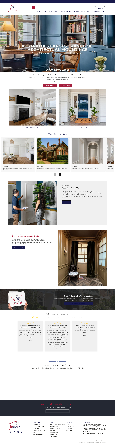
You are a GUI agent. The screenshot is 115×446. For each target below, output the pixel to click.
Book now (66, 202)
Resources (69, 430)
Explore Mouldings (31, 127)
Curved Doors (53, 434)
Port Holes (36, 432)
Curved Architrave (38, 434)
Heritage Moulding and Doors (100, 440)
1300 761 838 (102, 8)
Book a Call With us (50, 85)
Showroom (69, 428)
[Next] (60, 174)
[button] (33, 7)
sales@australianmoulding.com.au (93, 433)
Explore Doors (82, 127)
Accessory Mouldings (39, 430)
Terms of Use (82, 440)
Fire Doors (52, 430)
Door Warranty (54, 436)
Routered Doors (54, 426)
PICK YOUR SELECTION (78, 304)
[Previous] (55, 174)
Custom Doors (54, 432)
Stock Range (36, 424)
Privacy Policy (89, 440)
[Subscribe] (67, 411)
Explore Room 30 (18, 247)
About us (69, 424)
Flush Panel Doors (55, 428)
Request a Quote (65, 85)
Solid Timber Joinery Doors (57, 424)
